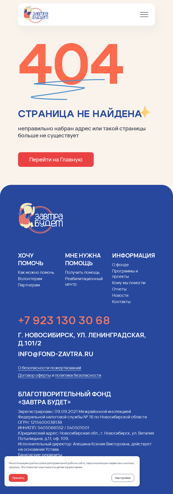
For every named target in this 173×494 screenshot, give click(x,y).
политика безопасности (78, 375)
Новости (120, 295)
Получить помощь (82, 272)
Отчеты (119, 289)
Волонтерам (30, 278)
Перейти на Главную (55, 159)
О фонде (120, 264)
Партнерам (29, 285)
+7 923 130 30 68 (64, 320)
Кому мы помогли (129, 282)
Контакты (121, 301)
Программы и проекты (125, 273)
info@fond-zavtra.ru (55, 353)
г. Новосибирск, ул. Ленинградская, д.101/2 (82, 339)
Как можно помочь (36, 272)
